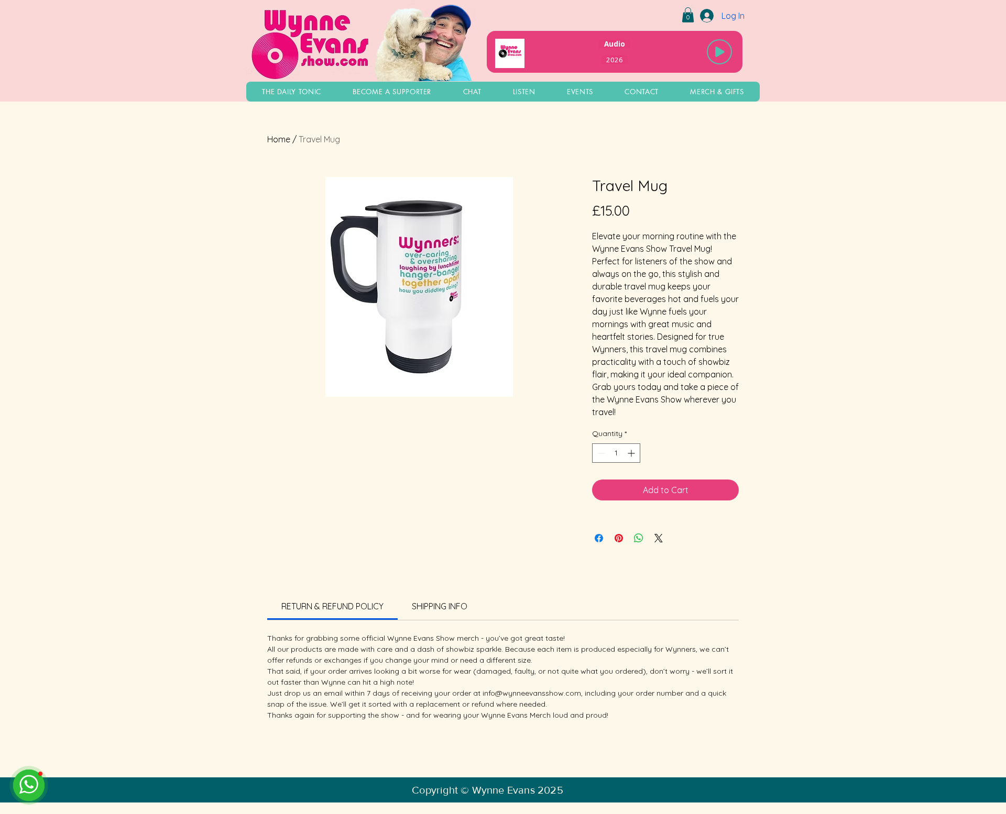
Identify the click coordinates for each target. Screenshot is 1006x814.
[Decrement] (600, 453)
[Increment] (632, 453)
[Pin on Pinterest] (619, 538)
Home (278, 139)
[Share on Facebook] (599, 538)
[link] (332, 606)
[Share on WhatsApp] (638, 538)
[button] (688, 15)
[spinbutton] (616, 453)
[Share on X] (658, 538)
